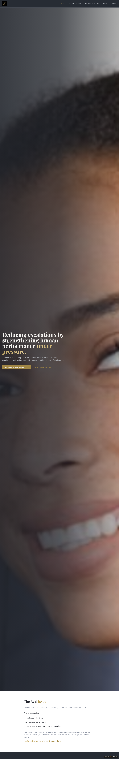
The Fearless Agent (75, 3)
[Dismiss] (117, 757)
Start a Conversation (43, 367)
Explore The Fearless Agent (15, 367)
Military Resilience (92, 3)
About (104, 3)
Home (63, 3)
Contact (113, 3)
